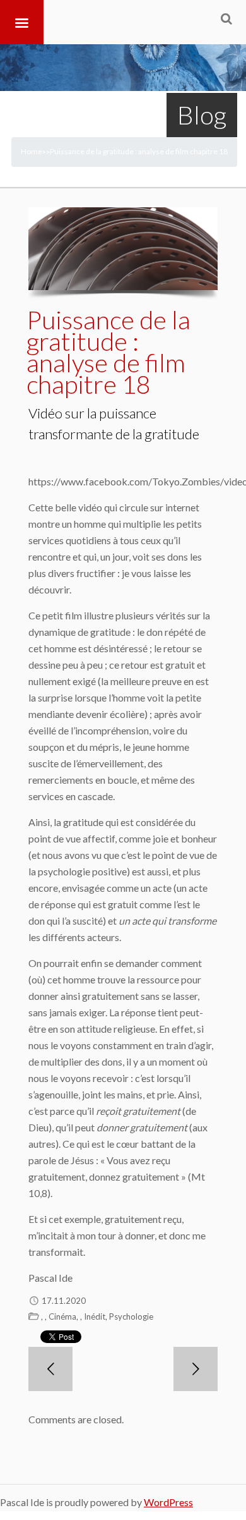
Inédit (94, 1316)
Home (31, 151)
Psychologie (131, 1316)
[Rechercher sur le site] (226, 18)
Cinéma (62, 1316)
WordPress (168, 1502)
